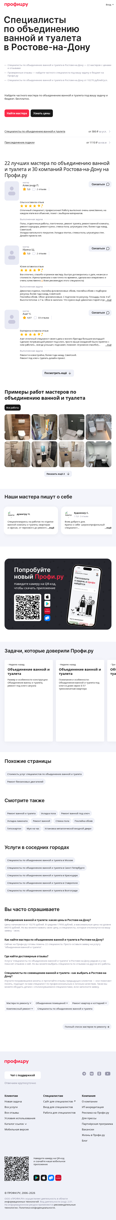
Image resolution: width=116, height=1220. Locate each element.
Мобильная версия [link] (17, 1129)
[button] (100, 184)
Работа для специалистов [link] (59, 1112)
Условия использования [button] (20, 1118)
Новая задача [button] (13, 1101)
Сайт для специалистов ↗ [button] (59, 1101)
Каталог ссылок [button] (14, 1124)
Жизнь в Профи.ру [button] (93, 1135)
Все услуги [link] (11, 1107)
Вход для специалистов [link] (58, 1107)
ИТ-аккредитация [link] (93, 1107)
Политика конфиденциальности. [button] (37, 1207)
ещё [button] (51, 527)
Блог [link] (84, 1140)
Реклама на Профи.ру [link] (95, 1112)
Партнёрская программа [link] (97, 1124)
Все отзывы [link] (12, 1112)
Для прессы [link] (89, 1118)
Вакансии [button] (88, 1129)
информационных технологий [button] (22, 1201)
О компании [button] (89, 1101)
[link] (17, 113)
